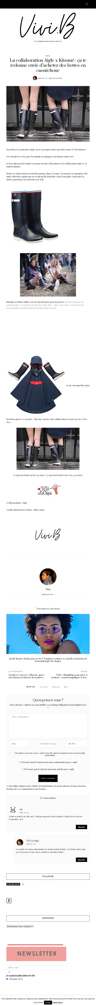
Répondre (81, 827)
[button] (10, 640)
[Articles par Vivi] (35, 78)
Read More (57, 1002)
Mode (48, 56)
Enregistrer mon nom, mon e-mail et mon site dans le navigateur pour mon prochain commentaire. (50, 754)
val (21, 809)
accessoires (44, 687)
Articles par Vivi (47, 594)
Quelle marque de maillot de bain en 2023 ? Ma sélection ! (48, 658)
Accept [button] (48, 1002)
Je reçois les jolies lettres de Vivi (20, 975)
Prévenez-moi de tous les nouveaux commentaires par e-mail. (49, 762)
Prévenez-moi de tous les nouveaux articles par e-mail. (49, 769)
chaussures (56, 687)
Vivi (42, 78)
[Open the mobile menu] (87, 4)
